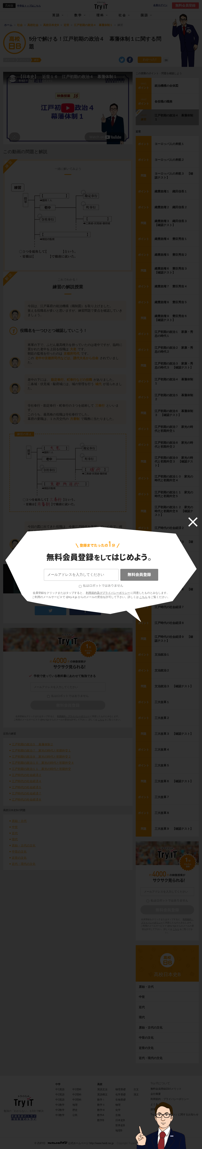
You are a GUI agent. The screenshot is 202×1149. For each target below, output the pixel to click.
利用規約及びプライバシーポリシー (108, 592)
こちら (143, 597)
